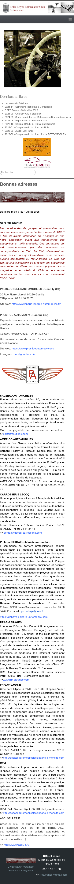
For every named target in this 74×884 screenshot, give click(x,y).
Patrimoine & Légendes (21, 870)
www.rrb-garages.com (16, 679)
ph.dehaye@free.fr (32, 611)
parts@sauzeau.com (15, 433)
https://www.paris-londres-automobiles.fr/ (36, 303)
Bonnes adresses (18, 184)
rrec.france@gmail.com (53, 874)
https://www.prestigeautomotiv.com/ (33, 348)
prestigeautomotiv (24, 354)
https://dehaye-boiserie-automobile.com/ (24, 616)
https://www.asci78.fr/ (16, 844)
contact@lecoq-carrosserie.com (23, 532)
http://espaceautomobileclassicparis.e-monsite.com (33, 757)
